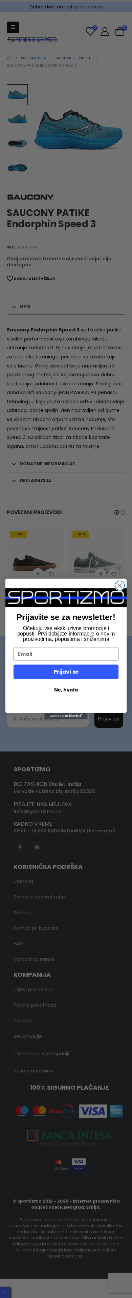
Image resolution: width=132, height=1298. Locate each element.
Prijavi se (66, 672)
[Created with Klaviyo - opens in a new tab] (65, 716)
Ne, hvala (66, 689)
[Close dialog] (120, 585)
